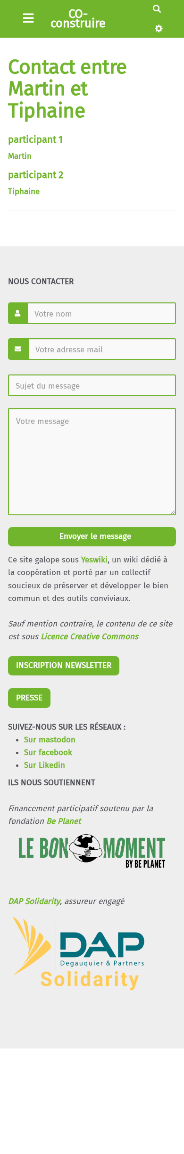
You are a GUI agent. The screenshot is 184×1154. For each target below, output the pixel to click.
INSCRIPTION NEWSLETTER (63, 665)
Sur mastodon (49, 740)
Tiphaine (24, 191)
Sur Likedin (44, 765)
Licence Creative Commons (89, 637)
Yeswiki (94, 560)
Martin (20, 156)
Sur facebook (48, 752)
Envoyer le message (94, 536)
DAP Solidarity (34, 901)
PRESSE (29, 698)
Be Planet (63, 821)
